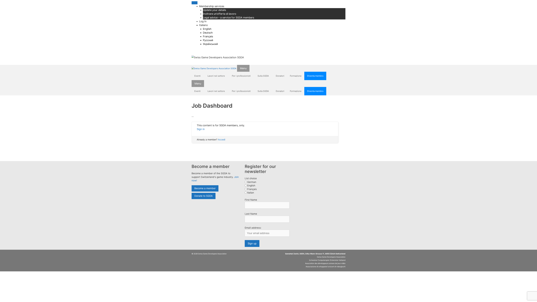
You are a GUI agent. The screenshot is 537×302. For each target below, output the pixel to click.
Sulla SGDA (263, 76)
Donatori (280, 76)
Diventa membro (315, 76)
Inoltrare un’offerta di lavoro (219, 13)
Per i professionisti (241, 76)
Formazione (296, 76)
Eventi (197, 76)
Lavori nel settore (216, 76)
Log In (203, 21)
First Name (251, 199)
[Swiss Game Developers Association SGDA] (214, 68)
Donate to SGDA (203, 195)
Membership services (211, 6)
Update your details (214, 10)
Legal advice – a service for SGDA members (228, 17)
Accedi (221, 139)
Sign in (201, 129)
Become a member (205, 188)
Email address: (253, 227)
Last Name (251, 213)
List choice (251, 178)
